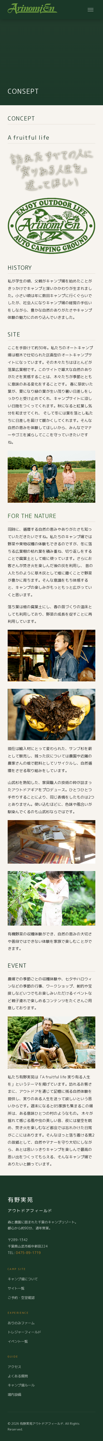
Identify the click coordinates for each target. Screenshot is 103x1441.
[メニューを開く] (90, 9)
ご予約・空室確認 (21, 1297)
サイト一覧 (16, 1288)
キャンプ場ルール (21, 1385)
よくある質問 (18, 1376)
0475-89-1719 (28, 1252)
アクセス (14, 1366)
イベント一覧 (18, 1341)
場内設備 (14, 1394)
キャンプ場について (23, 1279)
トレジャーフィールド (24, 1332)
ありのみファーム (21, 1323)
